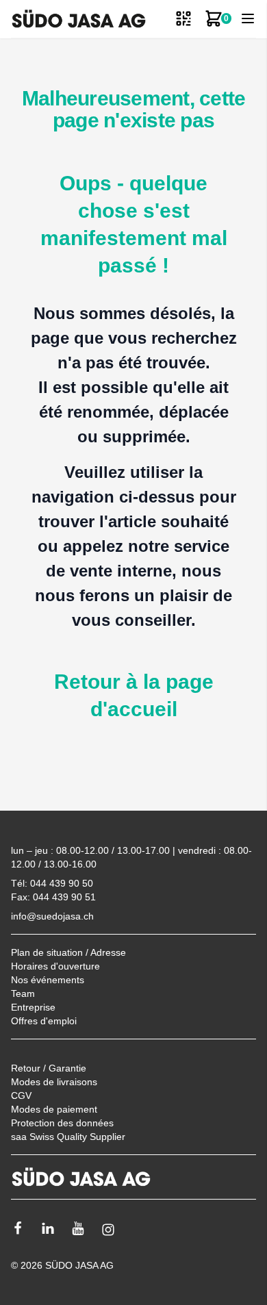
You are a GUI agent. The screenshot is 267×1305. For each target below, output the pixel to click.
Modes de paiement (54, 1109)
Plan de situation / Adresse (68, 952)
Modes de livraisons (54, 1081)
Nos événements (47, 979)
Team (23, 993)
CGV (21, 1095)
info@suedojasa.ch (52, 916)
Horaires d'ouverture (55, 966)
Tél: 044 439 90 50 (52, 883)
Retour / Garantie (48, 1068)
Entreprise (33, 1007)
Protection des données (62, 1122)
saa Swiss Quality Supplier (68, 1136)
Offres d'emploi (44, 1020)
